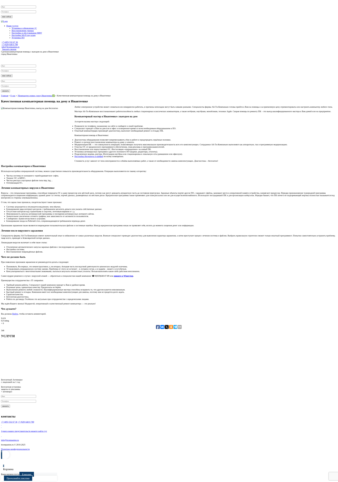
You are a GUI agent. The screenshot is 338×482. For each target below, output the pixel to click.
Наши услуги (12, 26)
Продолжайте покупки (18, 478)
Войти (15, 314)
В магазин (26, 474)
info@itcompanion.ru (10, 47)
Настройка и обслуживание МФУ (27, 33)
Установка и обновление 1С (24, 28)
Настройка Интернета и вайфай (88, 156)
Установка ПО (18, 38)
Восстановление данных (23, 30)
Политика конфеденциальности (15, 449)
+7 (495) (10, 42)
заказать (5, 91)
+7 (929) (10, 44)
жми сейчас (6, 17)
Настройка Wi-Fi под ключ (24, 35)
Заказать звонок (9, 49)
